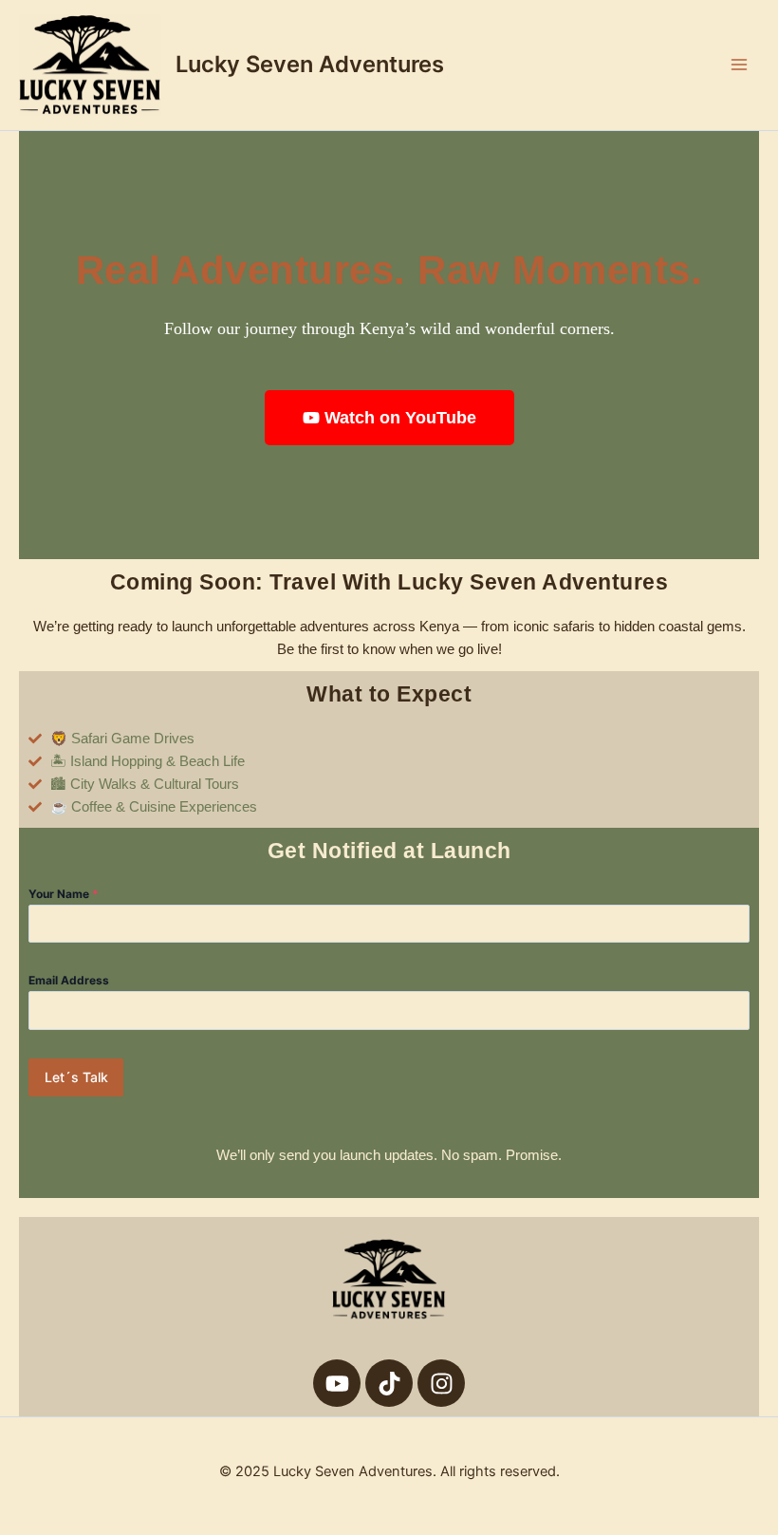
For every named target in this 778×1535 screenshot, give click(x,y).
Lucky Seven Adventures (310, 64)
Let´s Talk (76, 1077)
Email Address (68, 980)
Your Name (63, 894)
